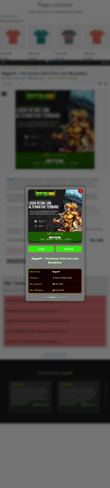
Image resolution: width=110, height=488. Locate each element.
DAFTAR (68, 249)
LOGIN (41, 249)
